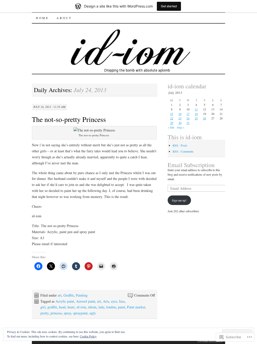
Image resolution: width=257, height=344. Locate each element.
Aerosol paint (85, 301)
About (64, 18)
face (122, 301)
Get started (169, 6)
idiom (92, 307)
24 (187, 118)
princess (56, 313)
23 (179, 118)
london (111, 307)
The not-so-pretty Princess (69, 119)
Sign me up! (179, 200)
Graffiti (68, 295)
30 (179, 123)
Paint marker (136, 307)
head (62, 307)
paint (121, 307)
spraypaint (80, 313)
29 (171, 123)
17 (187, 114)
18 (196, 114)
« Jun (171, 127)
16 (179, 114)
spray (67, 313)
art (59, 295)
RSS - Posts (180, 145)
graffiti (52, 307)
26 (204, 118)
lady (101, 307)
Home (42, 18)
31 (187, 123)
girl (42, 307)
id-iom (81, 307)
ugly (93, 313)
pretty (44, 313)
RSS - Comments (183, 151)
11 (196, 109)
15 (171, 114)
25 (196, 118)
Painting (82, 295)
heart (71, 307)
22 (171, 118)
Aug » (180, 127)
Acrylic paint (64, 301)
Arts (106, 301)
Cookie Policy (88, 336)
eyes (114, 301)
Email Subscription (191, 165)
